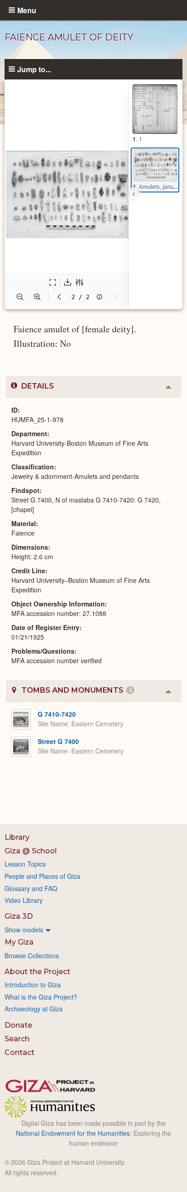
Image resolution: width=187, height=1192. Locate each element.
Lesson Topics (25, 863)
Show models (24, 930)
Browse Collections (32, 955)
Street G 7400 (58, 741)
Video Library (24, 900)
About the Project (37, 971)
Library (17, 837)
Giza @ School (31, 851)
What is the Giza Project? (41, 996)
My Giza (19, 942)
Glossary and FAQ (31, 888)
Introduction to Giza (33, 984)
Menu (26, 10)
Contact (19, 1052)
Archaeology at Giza (34, 1008)
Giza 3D (19, 916)
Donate (18, 1025)
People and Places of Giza (42, 876)
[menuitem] (93, 930)
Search (17, 1038)
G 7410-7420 (57, 714)
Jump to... (34, 69)
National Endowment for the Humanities (73, 1133)
